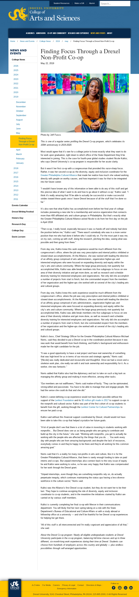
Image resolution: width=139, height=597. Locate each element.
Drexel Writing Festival (23, 212)
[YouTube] (125, 590)
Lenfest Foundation (64, 400)
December (21, 102)
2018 (16, 168)
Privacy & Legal (68, 585)
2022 (16, 83)
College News (45, 41)
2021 (16, 88)
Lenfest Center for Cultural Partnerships (100, 407)
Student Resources (62, 3)
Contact (80, 585)
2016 (16, 177)
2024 (16, 75)
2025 (16, 70)
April (18, 150)
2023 (16, 79)
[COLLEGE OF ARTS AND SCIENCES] (44, 20)
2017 (16, 173)
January (20, 163)
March (19, 154)
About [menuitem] (109, 33)
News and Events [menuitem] (98, 33)
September (21, 115)
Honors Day (17, 218)
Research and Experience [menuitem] (78, 33)
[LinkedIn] (131, 590)
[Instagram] (119, 590)
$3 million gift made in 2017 (95, 400)
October (19, 111)
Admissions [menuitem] (41, 33)
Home (12, 41)
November (21, 106)
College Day (18, 230)
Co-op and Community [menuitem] (56, 33)
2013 (16, 190)
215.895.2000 (99, 594)
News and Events (27, 41)
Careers (56, 585)
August (19, 120)
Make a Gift (79, 3)
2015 (16, 181)
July (18, 124)
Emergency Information (66, 589)
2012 (16, 195)
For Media (46, 585)
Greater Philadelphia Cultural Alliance (59, 175)
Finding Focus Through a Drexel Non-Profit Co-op (27, 141)
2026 (16, 66)
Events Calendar (20, 205)
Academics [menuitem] (30, 33)
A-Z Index (36, 585)
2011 (16, 199)
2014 (16, 186)
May (18, 133)
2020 (16, 92)
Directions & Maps (93, 585)
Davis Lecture (18, 237)
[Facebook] (114, 590)
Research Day (19, 224)
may (66, 41)
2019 (58, 41)
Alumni (92, 3)
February (20, 158)
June (18, 128)
